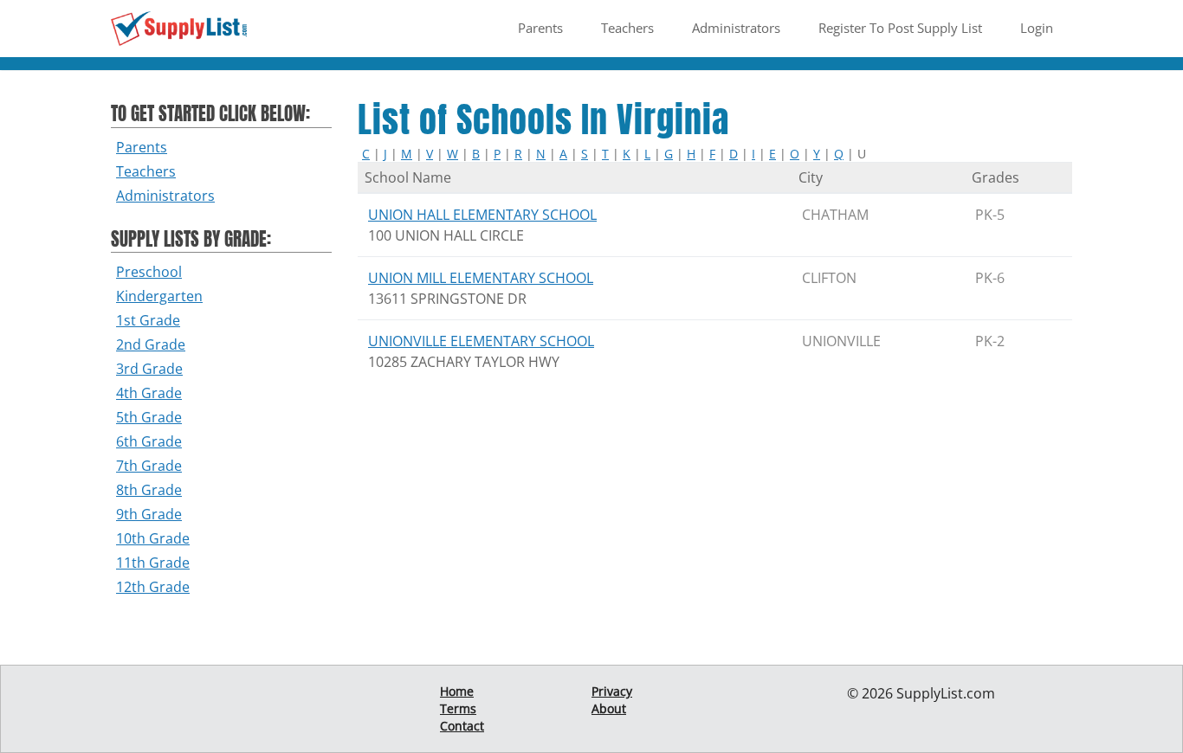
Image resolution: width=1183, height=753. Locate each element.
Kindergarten (159, 296)
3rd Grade (149, 368)
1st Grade (148, 320)
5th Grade (149, 417)
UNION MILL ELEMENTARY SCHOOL (480, 277)
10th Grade (153, 538)
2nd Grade (150, 344)
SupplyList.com (945, 693)
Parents (540, 27)
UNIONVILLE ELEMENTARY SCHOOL (481, 341)
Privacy (612, 691)
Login (1036, 27)
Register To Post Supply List (900, 27)
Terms (458, 708)
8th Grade (149, 489)
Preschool (149, 271)
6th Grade (149, 441)
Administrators (736, 27)
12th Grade (153, 586)
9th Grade (149, 514)
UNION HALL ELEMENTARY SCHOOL (482, 214)
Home (457, 691)
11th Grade (153, 562)
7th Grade (149, 465)
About (609, 708)
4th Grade (149, 392)
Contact (462, 726)
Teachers (627, 27)
